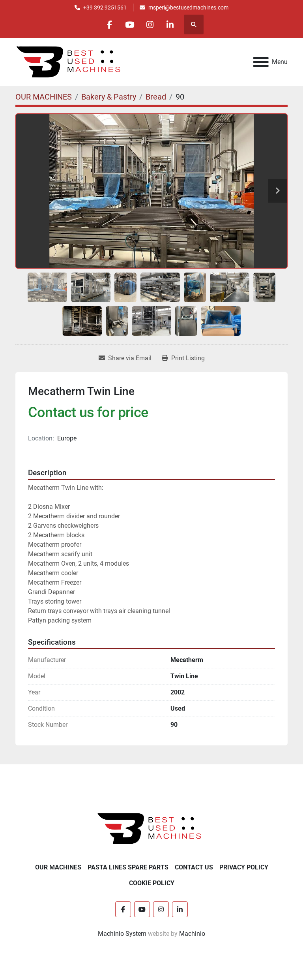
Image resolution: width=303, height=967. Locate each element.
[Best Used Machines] (151, 828)
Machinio (192, 933)
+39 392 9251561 (105, 7)
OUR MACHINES (58, 867)
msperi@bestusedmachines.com (188, 7)
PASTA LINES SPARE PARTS (128, 867)
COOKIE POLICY (151, 883)
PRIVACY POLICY (243, 867)
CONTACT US (194, 867)
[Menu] (261, 62)
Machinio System (122, 933)
